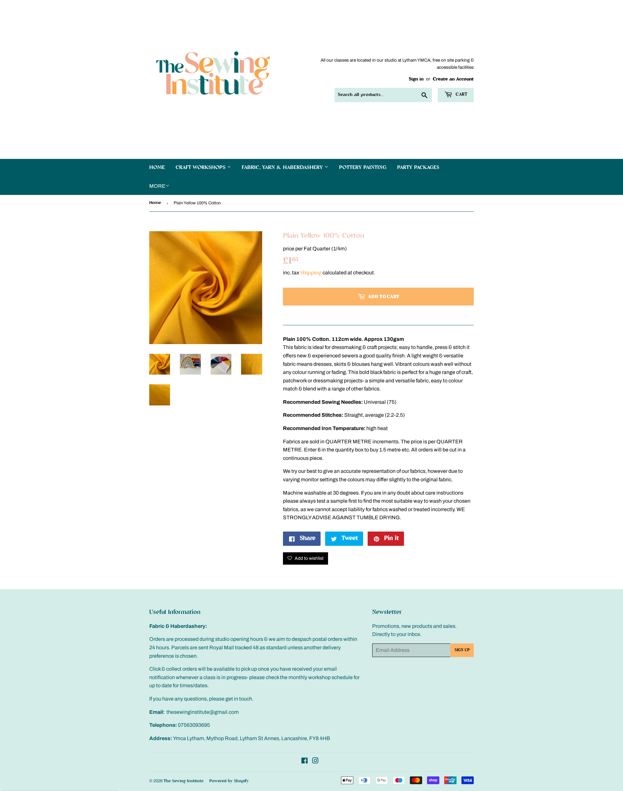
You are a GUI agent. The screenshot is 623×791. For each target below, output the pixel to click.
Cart (460, 94)
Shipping (311, 273)
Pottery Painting (362, 168)
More (157, 186)
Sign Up (462, 650)
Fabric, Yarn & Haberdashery (283, 168)
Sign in (416, 79)
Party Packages (418, 168)
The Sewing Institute (183, 781)
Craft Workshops (201, 168)
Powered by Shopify (229, 781)
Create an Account (453, 79)
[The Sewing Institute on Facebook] (304, 762)
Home (157, 168)
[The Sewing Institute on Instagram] (315, 762)
